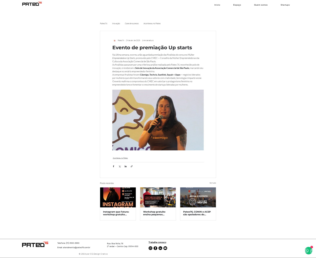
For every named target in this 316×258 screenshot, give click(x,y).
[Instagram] (150, 248)
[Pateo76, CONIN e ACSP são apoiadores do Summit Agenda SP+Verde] (198, 197)
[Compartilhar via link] (131, 166)
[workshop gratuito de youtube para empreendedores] (158, 197)
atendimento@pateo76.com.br (76, 248)
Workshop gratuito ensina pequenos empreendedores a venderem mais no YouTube (154, 213)
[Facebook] (155, 248)
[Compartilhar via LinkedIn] (125, 166)
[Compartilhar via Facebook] (113, 166)
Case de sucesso (132, 23)
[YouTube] (165, 248)
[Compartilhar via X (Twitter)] (119, 166)
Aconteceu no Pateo (152, 23)
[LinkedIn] (160, 248)
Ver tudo (212, 183)
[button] (285, 5)
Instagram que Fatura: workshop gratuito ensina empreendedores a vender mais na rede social (117, 213)
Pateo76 (103, 23)
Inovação (116, 23)
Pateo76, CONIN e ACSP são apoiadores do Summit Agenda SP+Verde (197, 213)
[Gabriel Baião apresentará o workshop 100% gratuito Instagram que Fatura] (118, 197)
